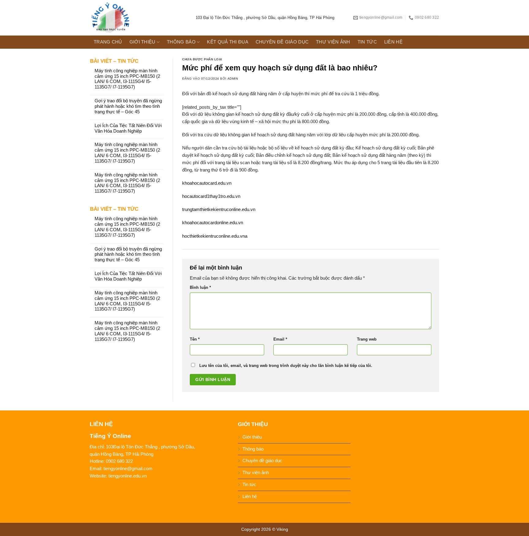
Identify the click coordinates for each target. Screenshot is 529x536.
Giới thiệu (142, 42)
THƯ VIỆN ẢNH (333, 42)
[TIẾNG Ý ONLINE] (138, 18)
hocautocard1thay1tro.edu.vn (211, 196)
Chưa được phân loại (202, 59)
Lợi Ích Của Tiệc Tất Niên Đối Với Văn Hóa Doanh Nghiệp (128, 128)
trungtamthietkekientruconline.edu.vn (218, 209)
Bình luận (200, 287)
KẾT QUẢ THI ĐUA (227, 42)
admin (232, 78)
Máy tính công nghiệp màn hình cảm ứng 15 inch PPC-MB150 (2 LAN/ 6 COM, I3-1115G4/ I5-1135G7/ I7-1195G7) (127, 79)
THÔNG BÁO (181, 42)
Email (280, 339)
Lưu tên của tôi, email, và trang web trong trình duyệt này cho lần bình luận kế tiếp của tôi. (285, 365)
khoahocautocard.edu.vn (206, 183)
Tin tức (367, 42)
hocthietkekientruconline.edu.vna (214, 236)
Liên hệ (393, 42)
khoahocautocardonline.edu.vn (212, 222)
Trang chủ (108, 42)
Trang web (367, 339)
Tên (195, 339)
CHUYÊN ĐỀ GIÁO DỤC (282, 42)
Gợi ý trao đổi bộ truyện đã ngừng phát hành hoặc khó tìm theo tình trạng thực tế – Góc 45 (128, 106)
